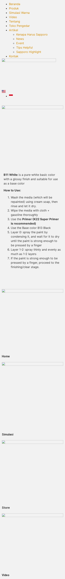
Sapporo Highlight (28, 52)
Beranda (14, 4)
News (20, 39)
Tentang (14, 21)
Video (13, 17)
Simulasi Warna (19, 12)
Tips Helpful (24, 47)
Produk (14, 8)
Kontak (13, 56)
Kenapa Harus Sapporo (32, 34)
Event (20, 43)
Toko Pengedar (19, 26)
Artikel (13, 30)
